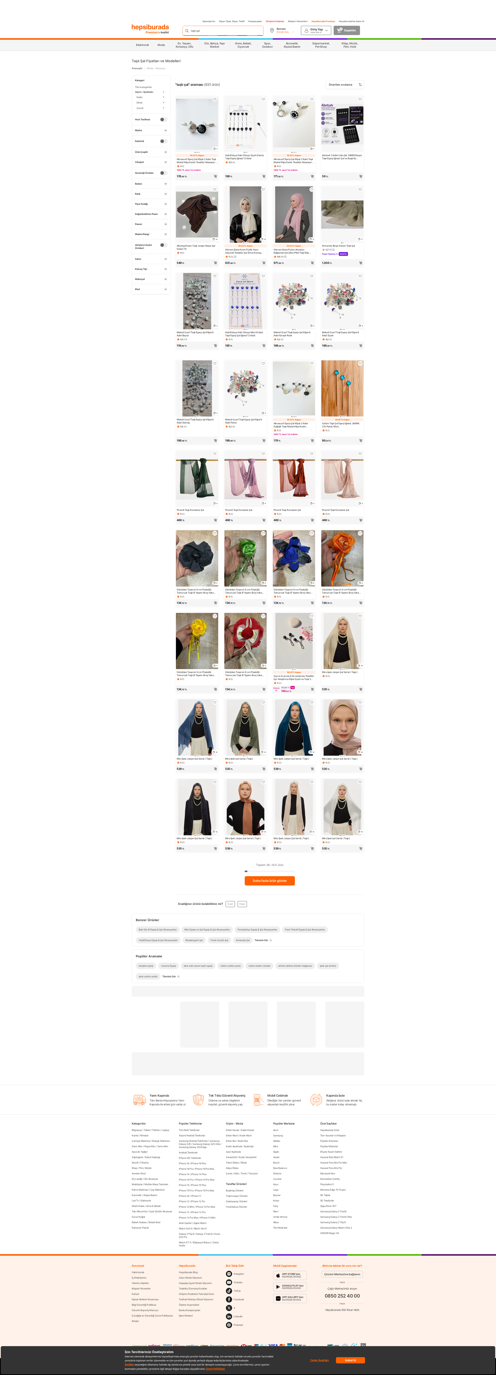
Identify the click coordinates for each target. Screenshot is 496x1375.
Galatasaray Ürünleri (236, 1201)
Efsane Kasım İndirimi (331, 1151)
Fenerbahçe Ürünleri (236, 1206)
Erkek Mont (232, 1135)
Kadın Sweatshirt (247, 1157)
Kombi (135, 1135)
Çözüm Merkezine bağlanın (342, 1274)
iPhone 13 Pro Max (188, 1217)
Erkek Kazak (232, 1130)
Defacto (277, 1173)
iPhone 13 (184, 1212)
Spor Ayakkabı (233, 1151)
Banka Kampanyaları (189, 1310)
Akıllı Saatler (185, 1223)
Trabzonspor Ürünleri (236, 1195)
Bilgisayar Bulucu (202, 1242)
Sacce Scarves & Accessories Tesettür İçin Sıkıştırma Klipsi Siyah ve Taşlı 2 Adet (294, 678)
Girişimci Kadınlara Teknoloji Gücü (196, 1293)
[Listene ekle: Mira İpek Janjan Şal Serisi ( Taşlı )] (360, 616)
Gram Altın (137, 1146)
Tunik (244, 1173)
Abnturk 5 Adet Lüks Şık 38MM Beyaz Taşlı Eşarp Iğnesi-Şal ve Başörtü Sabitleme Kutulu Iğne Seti (342, 157)
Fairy (275, 1206)
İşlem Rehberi (186, 1315)
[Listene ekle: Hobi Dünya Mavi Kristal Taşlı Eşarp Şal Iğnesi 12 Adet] (263, 276)
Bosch (276, 1162)
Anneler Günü (139, 1173)
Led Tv (135, 1200)
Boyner (277, 1195)
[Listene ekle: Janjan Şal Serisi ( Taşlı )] (360, 702)
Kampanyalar (255, 21)
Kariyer (135, 1293)
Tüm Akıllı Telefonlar (189, 1130)
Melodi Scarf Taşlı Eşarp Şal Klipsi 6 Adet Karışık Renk (292, 334)
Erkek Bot (231, 1140)
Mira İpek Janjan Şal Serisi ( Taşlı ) (340, 672)
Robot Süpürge (152, 1157)
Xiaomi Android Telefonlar (192, 1135)
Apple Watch (200, 1223)
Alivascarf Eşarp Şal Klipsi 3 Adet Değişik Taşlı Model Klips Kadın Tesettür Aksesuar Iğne (291, 425)
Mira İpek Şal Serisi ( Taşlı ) (239, 758)
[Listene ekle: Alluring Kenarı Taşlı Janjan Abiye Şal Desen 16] (215, 189)
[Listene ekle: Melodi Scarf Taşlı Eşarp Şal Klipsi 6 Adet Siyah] (360, 276)
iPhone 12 (184, 1201)
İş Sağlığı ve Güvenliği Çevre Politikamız (152, 1315)
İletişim (135, 1321)
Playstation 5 (327, 1184)
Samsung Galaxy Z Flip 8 (333, 1222)
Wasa (276, 1222)
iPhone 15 (184, 1185)
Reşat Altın (149, 1146)
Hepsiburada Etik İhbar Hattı (342, 1309)
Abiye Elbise (232, 1168)
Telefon (156, 1130)
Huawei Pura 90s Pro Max (333, 1162)
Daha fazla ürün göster (270, 881)
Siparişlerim (208, 21)
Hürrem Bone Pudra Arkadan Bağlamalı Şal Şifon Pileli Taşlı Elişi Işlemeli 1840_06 (291, 251)
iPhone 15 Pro (186, 1190)
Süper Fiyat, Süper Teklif (232, 21)
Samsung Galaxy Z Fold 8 (333, 1211)
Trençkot (253, 1173)
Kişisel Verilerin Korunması (145, 1299)
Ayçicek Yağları (140, 1151)
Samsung (278, 1135)
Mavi (275, 1211)
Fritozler (144, 1162)
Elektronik (146, 1200)
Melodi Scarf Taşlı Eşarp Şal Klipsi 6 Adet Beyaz (195, 334)
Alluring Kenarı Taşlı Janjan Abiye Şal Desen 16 (196, 247)
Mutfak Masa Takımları (156, 1184)
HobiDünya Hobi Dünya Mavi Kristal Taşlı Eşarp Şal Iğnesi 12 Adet (244, 334)
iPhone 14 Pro (186, 1179)
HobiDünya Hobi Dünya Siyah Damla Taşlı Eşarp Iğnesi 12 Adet (244, 157)
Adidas (276, 1140)
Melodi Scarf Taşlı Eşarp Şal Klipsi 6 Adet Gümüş (195, 421)
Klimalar (144, 1135)
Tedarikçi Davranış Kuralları (193, 1288)
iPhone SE (184, 1195)
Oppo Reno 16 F (328, 1206)
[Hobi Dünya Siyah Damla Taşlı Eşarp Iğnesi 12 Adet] (245, 124)
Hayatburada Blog (188, 1272)
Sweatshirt (231, 1157)
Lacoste (277, 1178)
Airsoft (135, 1162)
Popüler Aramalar (329, 1140)
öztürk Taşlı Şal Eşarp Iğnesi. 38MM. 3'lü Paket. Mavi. (341, 425)
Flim (141, 1168)
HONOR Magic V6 (329, 1233)
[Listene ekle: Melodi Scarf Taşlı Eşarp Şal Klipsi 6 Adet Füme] (263, 363)
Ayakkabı (249, 1146)
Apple (276, 1151)
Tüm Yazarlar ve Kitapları (333, 1135)
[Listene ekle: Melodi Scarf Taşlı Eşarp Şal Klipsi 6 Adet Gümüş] (215, 363)
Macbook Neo (327, 1173)
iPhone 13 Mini (207, 1217)
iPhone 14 (184, 1174)
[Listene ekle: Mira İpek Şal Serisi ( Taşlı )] (263, 702)
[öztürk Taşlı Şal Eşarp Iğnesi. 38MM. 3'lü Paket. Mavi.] (342, 388)
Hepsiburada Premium (323, 21)
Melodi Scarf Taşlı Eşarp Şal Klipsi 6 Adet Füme (243, 421)
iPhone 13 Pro (198, 1212)
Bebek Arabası (139, 1222)
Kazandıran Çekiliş (330, 1178)
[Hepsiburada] (150, 27)
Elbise (244, 1162)
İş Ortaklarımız (139, 1277)
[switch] (164, 119)
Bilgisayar (137, 1130)
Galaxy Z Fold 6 (204, 1233)
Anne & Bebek (153, 1206)
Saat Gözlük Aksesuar (160, 1211)
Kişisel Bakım (150, 1195)
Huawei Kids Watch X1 (331, 1157)
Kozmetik (137, 1195)
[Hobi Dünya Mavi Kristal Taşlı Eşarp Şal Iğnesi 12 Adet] (245, 301)
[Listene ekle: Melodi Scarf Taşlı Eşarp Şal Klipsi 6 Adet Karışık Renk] (311, 276)
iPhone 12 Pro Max (205, 1206)
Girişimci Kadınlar (275, 21)
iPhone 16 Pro (186, 1168)
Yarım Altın (162, 1146)
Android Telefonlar (188, 1152)
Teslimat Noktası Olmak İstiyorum (196, 1299)
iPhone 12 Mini (186, 1206)
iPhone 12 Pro (198, 1201)
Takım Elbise (232, 1162)
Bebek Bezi (154, 1222)
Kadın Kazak (247, 1130)
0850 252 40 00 (342, 1296)
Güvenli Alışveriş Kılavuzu (145, 1310)
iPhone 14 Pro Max (204, 1179)
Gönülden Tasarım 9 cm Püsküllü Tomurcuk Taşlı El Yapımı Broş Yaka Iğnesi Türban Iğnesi (195, 591)
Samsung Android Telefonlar (193, 1140)
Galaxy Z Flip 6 (186, 1233)
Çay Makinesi (157, 1189)
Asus (275, 1184)
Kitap (134, 1168)
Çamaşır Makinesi (141, 1140)
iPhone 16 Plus (198, 1163)
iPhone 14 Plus (199, 1174)
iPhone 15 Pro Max (204, 1190)
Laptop (165, 1130)
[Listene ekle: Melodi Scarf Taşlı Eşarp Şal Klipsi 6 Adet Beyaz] (215, 276)
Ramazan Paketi (140, 1227)
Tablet (147, 1130)
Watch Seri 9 (200, 1228)
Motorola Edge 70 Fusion (333, 1189)
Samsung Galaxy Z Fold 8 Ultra (336, 1216)
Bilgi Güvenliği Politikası (144, 1304)
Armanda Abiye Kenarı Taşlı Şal (338, 245)
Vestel (276, 1157)
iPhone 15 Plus (198, 1185)
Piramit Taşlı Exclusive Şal (190, 510)
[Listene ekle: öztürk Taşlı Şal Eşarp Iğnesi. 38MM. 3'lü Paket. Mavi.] (360, 363)
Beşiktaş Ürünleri (234, 1190)
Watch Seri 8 (185, 1228)
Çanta (229, 1173)
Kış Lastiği (137, 1178)
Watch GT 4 (185, 1242)
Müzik (148, 1168)
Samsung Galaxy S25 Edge (193, 1147)
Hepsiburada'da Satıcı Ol (351, 21)
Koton (276, 1200)
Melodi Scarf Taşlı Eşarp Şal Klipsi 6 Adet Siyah (340, 334)
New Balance (280, 1168)
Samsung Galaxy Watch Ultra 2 (336, 1227)
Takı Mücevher (139, 1211)
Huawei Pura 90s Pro (331, 1168)
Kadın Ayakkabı (234, 1146)
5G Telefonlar (327, 1200)
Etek (236, 1173)
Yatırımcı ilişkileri (140, 1283)
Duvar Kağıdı (138, 1216)
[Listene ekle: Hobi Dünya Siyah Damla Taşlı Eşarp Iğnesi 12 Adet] (263, 99)
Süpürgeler (137, 1157)
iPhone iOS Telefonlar (190, 1157)
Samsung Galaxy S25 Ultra (206, 1144)
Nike (275, 1146)
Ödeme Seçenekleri (189, 1304)
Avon (275, 1130)
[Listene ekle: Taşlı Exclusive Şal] (215, 453)
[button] (197, 176)
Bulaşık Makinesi (161, 1140)
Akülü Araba (138, 1206)
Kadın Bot (243, 1140)
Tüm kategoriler (143, 87)
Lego (275, 1189)
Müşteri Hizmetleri (298, 21)
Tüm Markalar (280, 1227)
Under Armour (280, 1216)
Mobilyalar (137, 1184)
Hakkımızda (138, 1272)
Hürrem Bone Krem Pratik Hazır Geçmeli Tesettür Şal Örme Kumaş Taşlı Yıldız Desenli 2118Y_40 (243, 251)
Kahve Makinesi (140, 1189)
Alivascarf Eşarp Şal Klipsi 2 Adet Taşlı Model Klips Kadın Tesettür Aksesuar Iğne (196, 161)
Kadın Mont (245, 1135)
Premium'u (153, 32)
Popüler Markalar (329, 1146)
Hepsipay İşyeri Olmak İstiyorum (195, 1283)
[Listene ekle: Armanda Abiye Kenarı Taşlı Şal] (360, 189)
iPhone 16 (184, 1163)
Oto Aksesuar (151, 1178)
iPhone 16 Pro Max (204, 1168)
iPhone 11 (196, 1195)
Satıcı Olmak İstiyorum (190, 1277)
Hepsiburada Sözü (329, 1130)
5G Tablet (325, 1195)
